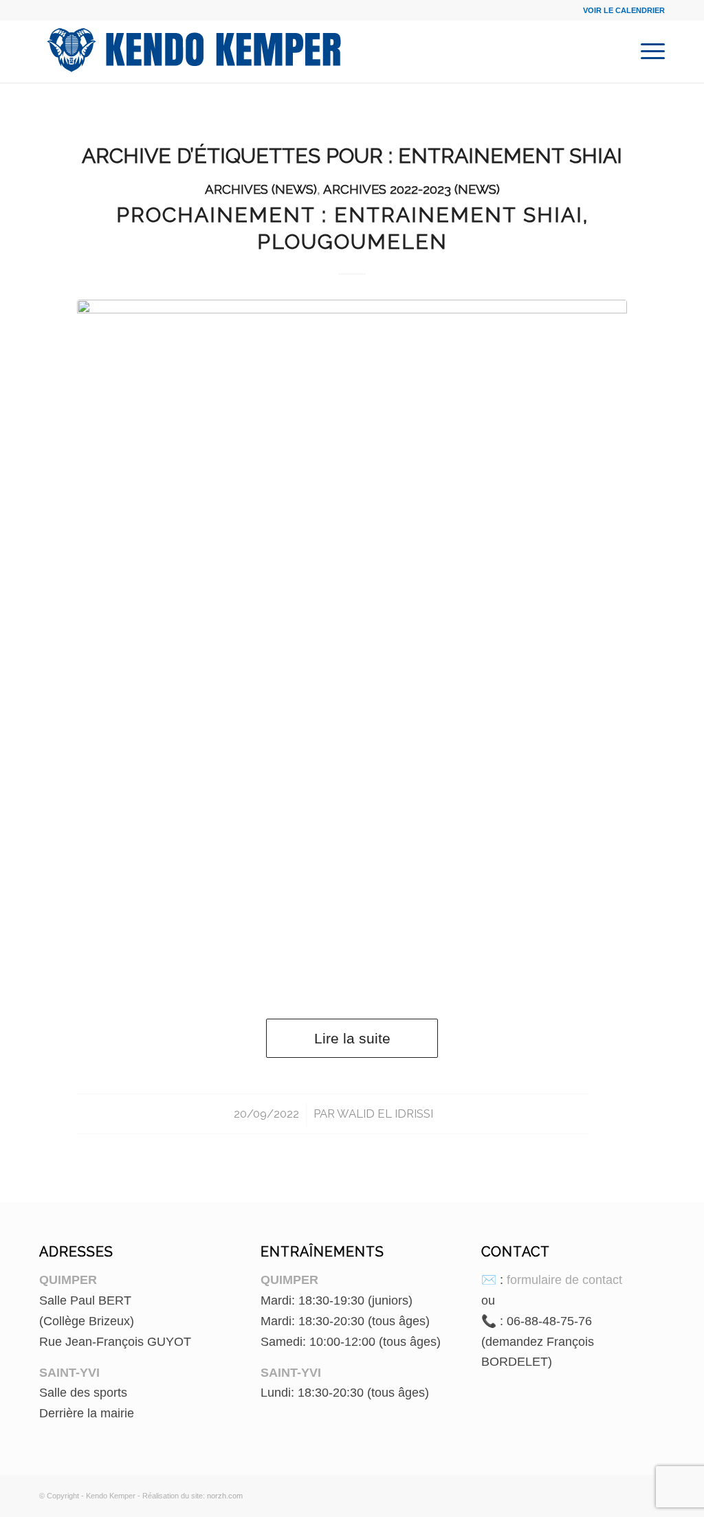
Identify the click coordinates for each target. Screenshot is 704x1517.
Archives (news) (261, 189)
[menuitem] (648, 51)
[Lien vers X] (654, 1493)
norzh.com (225, 1496)
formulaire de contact (564, 1280)
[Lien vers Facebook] (634, 1493)
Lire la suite (352, 1038)
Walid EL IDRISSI (385, 1113)
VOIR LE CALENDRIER (624, 10)
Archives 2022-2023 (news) (411, 189)
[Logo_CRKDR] (352, 645)
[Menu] (648, 51)
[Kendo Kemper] (194, 51)
